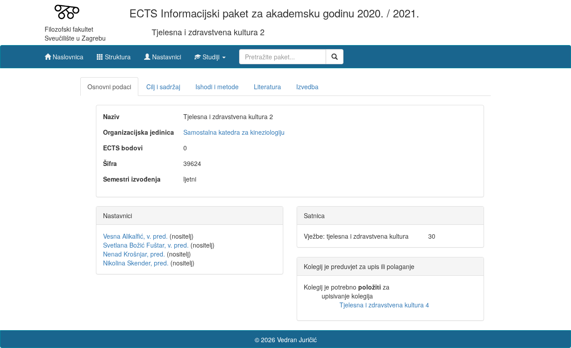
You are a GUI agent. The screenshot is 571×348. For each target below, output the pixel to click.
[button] (210, 54)
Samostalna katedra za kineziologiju (234, 132)
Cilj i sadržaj (163, 86)
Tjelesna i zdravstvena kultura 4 (384, 304)
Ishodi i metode (217, 86)
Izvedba (307, 86)
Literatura (267, 86)
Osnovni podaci (109, 86)
